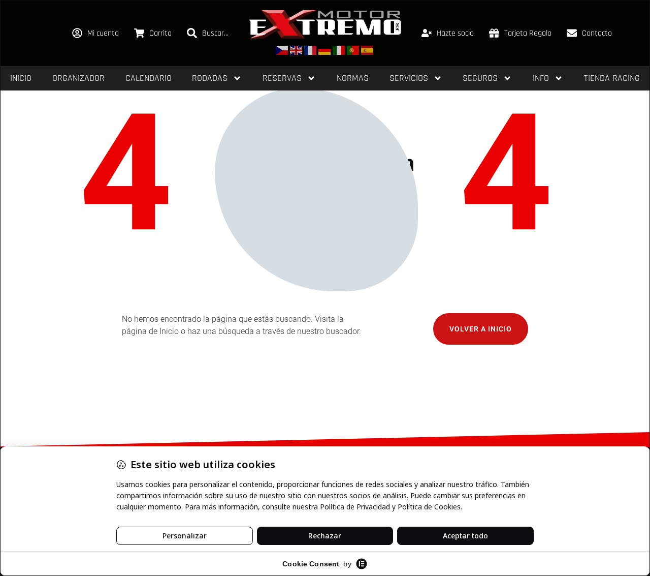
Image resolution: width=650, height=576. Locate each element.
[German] (325, 49)
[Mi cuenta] (77, 33)
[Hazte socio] (426, 33)
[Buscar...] (192, 33)
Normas (353, 78)
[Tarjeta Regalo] (494, 33)
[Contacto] (572, 33)
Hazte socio (455, 33)
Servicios (408, 78)
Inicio (20, 78)
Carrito (160, 33)
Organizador (78, 78)
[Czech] (282, 49)
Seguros (480, 78)
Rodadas (210, 78)
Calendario (148, 78)
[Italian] (339, 49)
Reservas (282, 78)
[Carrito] (139, 33)
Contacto (597, 33)
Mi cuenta (103, 33)
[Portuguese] (353, 49)
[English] (296, 49)
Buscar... (215, 33)
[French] (311, 49)
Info (541, 78)
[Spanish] (368, 49)
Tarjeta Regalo (527, 33)
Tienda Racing (612, 78)
